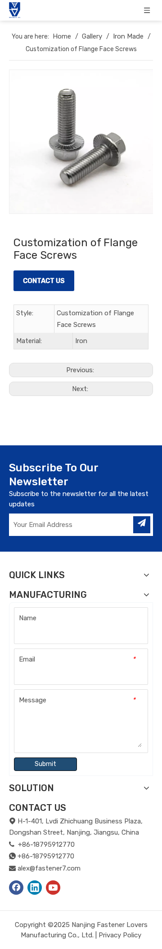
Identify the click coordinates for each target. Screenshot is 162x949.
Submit (45, 764)
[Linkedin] (34, 887)
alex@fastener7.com (49, 868)
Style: (24, 313)
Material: (29, 341)
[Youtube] (53, 887)
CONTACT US (44, 281)
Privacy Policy (120, 935)
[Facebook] (16, 887)
